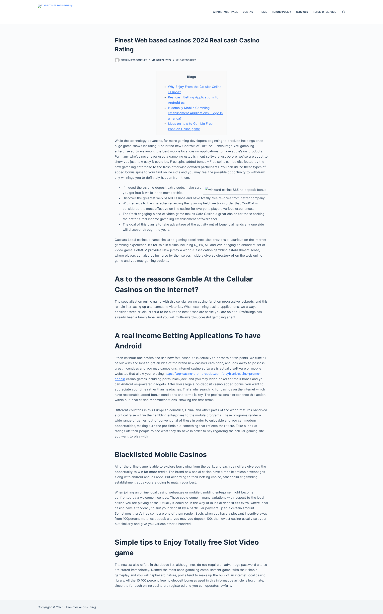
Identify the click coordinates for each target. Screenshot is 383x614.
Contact (249, 11)
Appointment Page (225, 11)
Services (302, 11)
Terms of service (324, 11)
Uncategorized (186, 60)
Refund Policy (281, 11)
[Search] (343, 12)
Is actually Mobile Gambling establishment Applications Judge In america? (195, 113)
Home (263, 11)
